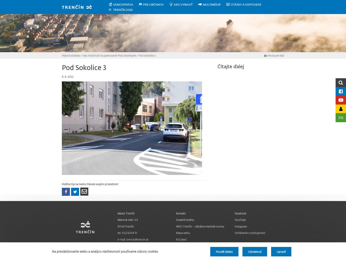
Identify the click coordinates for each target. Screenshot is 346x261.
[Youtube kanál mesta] (341, 100)
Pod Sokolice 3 (147, 55)
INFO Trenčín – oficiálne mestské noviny (200, 226)
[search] (341, 82)
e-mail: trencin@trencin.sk (133, 239)
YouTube (240, 219)
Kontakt (181, 213)
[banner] (79, 7)
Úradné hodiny (185, 219)
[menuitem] (123, 5)
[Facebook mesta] (341, 91)
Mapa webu (183, 233)
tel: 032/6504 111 (127, 233)
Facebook (240, 213)
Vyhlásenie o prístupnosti (250, 233)
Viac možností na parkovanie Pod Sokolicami (109, 55)
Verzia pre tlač (275, 55)
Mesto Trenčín (126, 213)
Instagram (241, 226)
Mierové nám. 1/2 (128, 219)
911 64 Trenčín (126, 226)
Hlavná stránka (71, 55)
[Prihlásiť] (341, 109)
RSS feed (181, 239)
